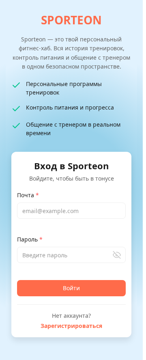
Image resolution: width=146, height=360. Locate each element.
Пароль (30, 239)
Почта (28, 195)
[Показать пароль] (117, 255)
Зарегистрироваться (71, 326)
